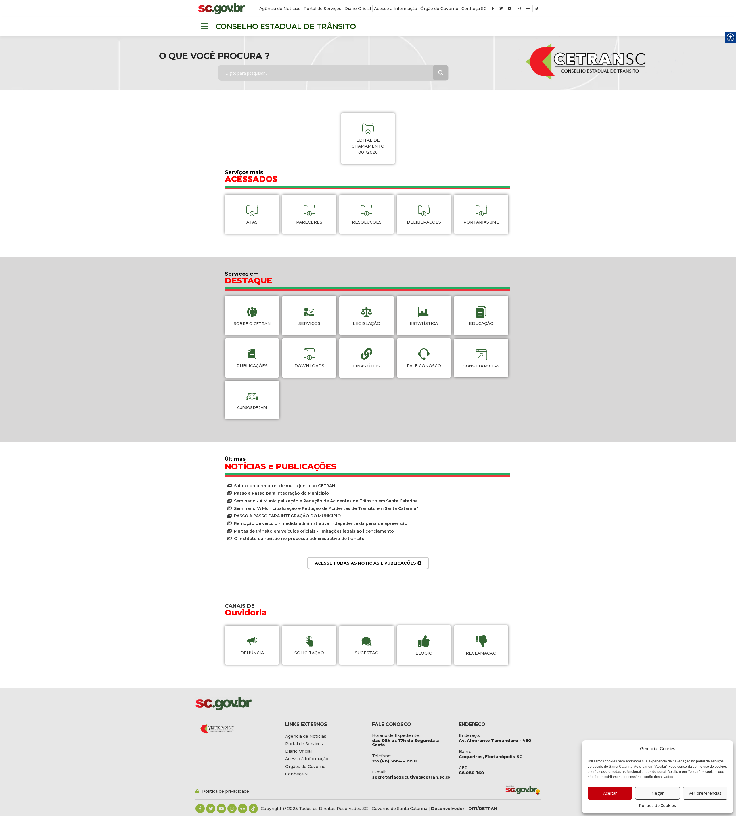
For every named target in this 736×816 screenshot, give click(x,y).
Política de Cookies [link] (657, 805)
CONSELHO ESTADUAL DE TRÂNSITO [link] (286, 26)
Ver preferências (705, 793)
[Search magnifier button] (440, 72)
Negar (657, 793)
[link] (221, 8)
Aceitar (610, 793)
